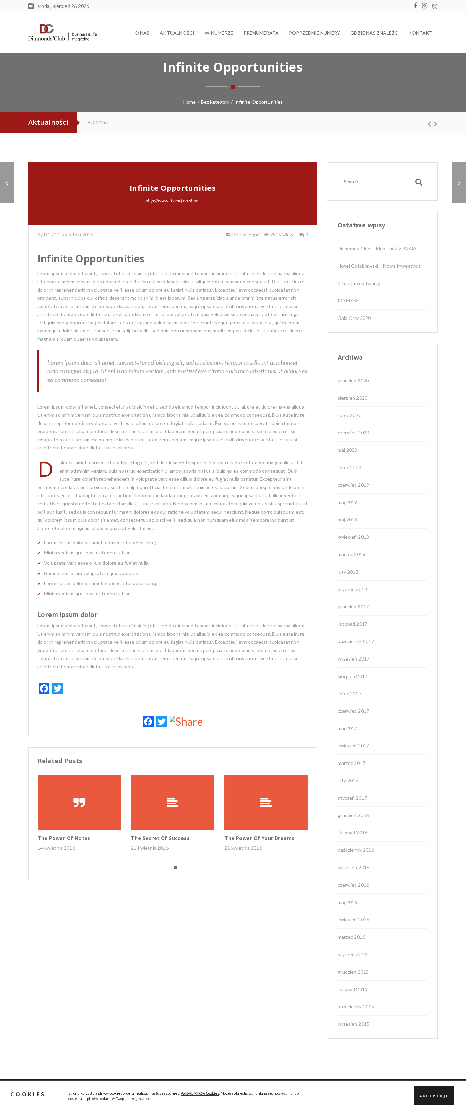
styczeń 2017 (352, 798)
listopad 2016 (352, 832)
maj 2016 (347, 902)
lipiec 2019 (349, 467)
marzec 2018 (351, 554)
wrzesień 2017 (353, 659)
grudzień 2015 (353, 972)
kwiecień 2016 (353, 919)
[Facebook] (416, 6)
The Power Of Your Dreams (259, 838)
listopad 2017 (352, 624)
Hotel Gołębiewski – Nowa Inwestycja (379, 266)
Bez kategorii (246, 234)
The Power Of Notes (64, 838)
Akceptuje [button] (434, 1096)
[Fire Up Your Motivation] (7, 182)
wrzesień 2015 (353, 1024)
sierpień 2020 (352, 398)
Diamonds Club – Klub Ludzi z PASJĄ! (378, 248)
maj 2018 (347, 519)
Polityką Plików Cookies (200, 1093)
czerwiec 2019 (353, 485)
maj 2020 (347, 450)
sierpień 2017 (352, 676)
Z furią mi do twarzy (359, 283)
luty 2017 (348, 780)
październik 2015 (356, 1006)
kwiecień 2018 (353, 537)
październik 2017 (356, 641)
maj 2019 (347, 502)
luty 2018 (348, 572)
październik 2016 (356, 850)
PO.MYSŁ (348, 300)
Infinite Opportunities (173, 187)
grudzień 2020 (353, 380)
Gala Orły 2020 (354, 318)
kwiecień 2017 (353, 746)
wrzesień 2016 (353, 867)
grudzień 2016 (353, 815)
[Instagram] (426, 6)
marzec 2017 (351, 763)
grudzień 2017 (353, 606)
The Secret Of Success (160, 838)
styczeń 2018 (352, 589)
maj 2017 (347, 728)
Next (432, 124)
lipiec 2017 (349, 693)
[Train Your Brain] (459, 182)
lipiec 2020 (349, 415)
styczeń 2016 (352, 954)
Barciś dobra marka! (111, 122)
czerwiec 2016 (353, 885)
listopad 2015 (352, 989)
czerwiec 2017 (353, 711)
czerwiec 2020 (353, 432)
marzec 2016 (351, 937)
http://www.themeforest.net (172, 200)
